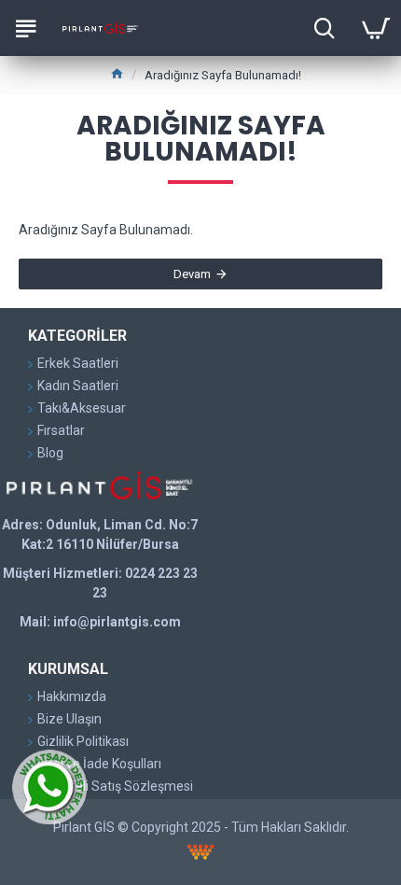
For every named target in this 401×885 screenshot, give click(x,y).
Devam (192, 274)
